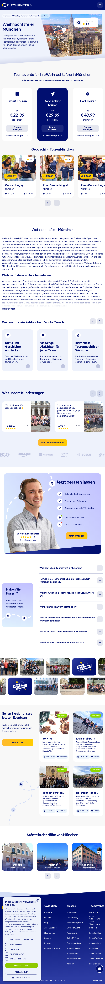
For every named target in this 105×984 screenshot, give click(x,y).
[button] (21, 977)
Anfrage (47, 917)
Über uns (47, 938)
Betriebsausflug (74, 943)
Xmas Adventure (96, 958)
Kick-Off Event (73, 938)
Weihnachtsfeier (74, 958)
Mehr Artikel (18, 742)
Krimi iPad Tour (95, 933)
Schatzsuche (95, 953)
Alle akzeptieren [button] (21, 965)
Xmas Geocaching (94, 922)
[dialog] (22, 939)
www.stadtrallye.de (52, 948)
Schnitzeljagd (95, 943)
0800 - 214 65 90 (73, 524)
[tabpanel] (17, 350)
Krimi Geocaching (94, 917)
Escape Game (95, 964)
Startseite (48, 912)
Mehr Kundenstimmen (52, 442)
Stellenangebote (51, 928)
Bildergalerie (49, 933)
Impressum (98, 980)
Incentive (71, 964)
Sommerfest (72, 953)
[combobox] (37, 900)
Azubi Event (72, 933)
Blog (46, 922)
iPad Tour (93, 928)
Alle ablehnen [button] (21, 972)
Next (57, 203)
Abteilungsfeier (73, 948)
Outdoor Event (73, 928)
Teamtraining (72, 917)
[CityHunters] (17, 5)
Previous (48, 203)
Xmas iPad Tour (95, 938)
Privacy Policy (10, 934)
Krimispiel (93, 948)
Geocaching (94, 912)
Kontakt (47, 943)
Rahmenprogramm (75, 922)
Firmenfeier (72, 912)
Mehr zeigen (8, 308)
